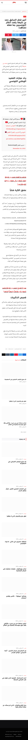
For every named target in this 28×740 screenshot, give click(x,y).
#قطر (9, 132)
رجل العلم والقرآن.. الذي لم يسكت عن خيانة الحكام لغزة (14, 706)
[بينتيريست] (8, 34)
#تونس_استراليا (11, 125)
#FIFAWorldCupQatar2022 (16, 135)
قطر (6, 349)
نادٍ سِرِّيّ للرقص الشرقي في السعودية (15, 379)
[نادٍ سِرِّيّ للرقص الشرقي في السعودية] (14, 370)
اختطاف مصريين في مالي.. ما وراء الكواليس (15, 542)
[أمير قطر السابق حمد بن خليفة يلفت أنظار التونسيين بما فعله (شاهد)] (14, 44)
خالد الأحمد (23, 31)
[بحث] (2, 2)
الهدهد (16, 11)
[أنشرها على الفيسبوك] (22, 34)
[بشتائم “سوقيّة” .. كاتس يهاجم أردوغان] (14, 584)
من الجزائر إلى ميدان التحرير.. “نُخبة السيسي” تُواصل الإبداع (15, 651)
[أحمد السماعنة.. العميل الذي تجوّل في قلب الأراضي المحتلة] (14, 666)
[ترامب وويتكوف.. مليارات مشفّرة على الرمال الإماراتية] (14, 557)
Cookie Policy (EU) (18, 736)
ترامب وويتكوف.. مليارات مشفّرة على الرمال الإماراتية (14, 570)
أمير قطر (24, 349)
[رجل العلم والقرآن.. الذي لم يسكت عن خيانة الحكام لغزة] (14, 693)
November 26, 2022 (19, 148)
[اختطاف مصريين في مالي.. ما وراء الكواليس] (14, 529)
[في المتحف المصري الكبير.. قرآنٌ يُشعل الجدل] (14, 477)
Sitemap (15, 734)
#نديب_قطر (16, 132)
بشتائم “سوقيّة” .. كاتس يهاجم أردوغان (16, 597)
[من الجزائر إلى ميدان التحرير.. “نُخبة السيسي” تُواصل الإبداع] (14, 639)
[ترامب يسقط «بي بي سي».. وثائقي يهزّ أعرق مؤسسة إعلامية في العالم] (14, 413)
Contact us (19, 734)
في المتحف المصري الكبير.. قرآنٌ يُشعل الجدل (16, 490)
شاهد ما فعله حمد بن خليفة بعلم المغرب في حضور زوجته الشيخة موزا (15, 181)
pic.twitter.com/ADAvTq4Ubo (15, 139)
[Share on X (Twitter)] (15, 34)
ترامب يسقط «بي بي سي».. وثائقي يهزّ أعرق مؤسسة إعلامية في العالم (15, 424)
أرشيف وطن (19, 11)
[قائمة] (26, 2)
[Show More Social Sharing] (3, 34)
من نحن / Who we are (8, 734)
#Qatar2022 (20, 129)
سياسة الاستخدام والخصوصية (9, 736)
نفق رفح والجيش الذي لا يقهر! (17, 401)
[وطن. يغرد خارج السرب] (14, 2)
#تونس (23, 132)
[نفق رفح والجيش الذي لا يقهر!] (14, 392)
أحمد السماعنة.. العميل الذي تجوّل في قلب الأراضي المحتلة (14, 679)
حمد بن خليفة (11, 349)
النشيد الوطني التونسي (18, 349)
